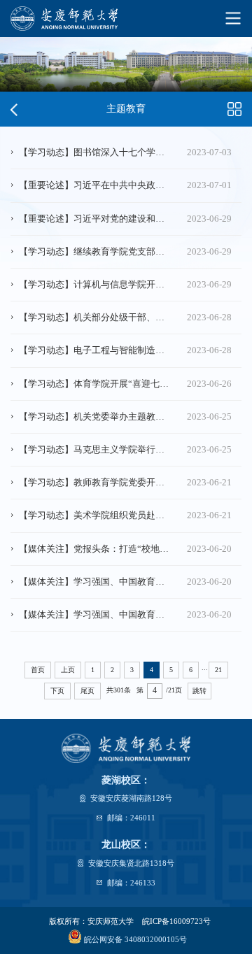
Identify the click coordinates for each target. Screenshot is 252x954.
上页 (68, 670)
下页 (57, 691)
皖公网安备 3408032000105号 (134, 939)
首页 (38, 670)
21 (218, 670)
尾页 (87, 691)
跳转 (199, 691)
